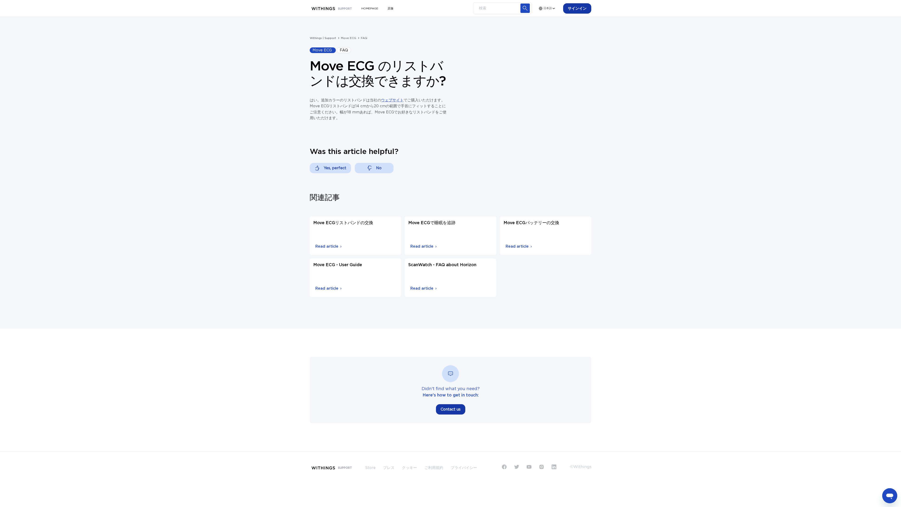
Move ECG (348, 38)
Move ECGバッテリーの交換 (531, 223)
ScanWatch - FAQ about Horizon (442, 265)
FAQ (364, 38)
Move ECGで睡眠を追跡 (431, 223)
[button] (577, 8)
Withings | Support (323, 38)
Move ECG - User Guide (337, 265)
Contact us (451, 409)
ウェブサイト (392, 100)
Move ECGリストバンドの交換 (343, 223)
